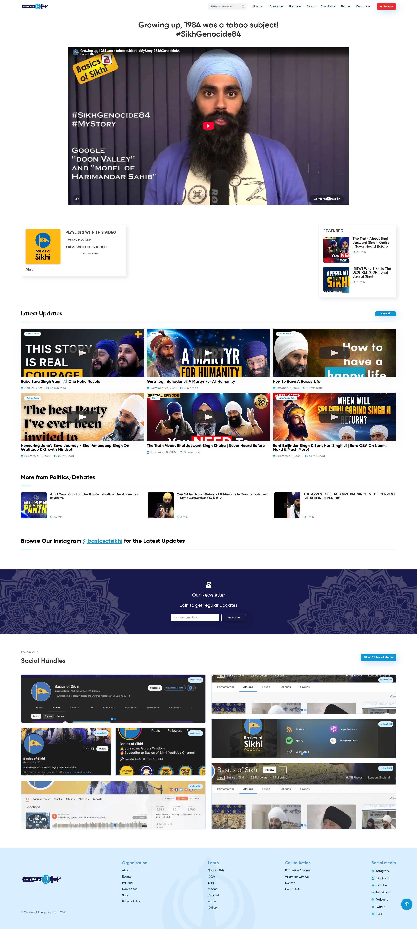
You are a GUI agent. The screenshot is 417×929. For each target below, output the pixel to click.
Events (311, 6)
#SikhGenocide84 (79, 240)
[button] (257, 6)
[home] (35, 6)
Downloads (328, 6)
